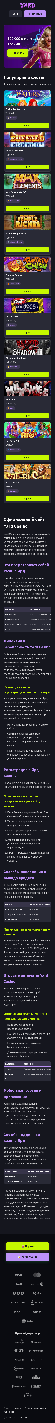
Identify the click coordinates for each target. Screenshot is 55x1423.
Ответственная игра (35, 1408)
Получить (18, 52)
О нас (6, 1408)
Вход (15, 13)
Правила (17, 1408)
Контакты (9, 1411)
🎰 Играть (28, 1246)
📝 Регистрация (27, 1256)
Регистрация (35, 13)
